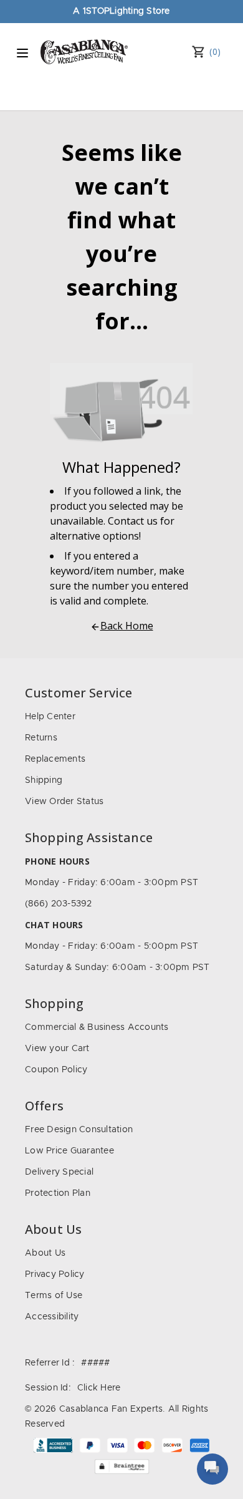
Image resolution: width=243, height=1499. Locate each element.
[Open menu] (22, 53)
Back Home (126, 626)
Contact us (133, 521)
